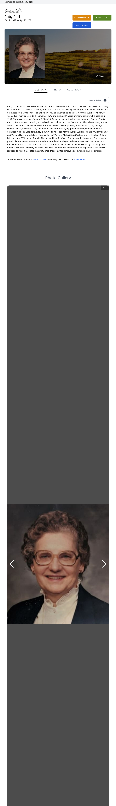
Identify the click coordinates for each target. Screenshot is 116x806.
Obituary (40, 89)
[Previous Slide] (11, 563)
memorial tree (39, 159)
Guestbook (74, 89)
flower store (79, 159)
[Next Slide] (104, 563)
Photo (57, 89)
